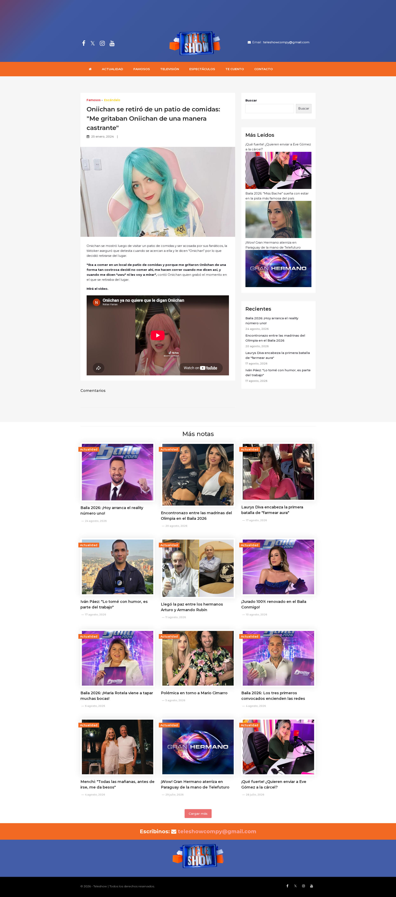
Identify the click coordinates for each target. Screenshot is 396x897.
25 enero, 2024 (102, 136)
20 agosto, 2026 (176, 525)
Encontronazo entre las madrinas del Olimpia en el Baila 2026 (275, 338)
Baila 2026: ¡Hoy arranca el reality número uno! (271, 320)
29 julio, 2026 (174, 794)
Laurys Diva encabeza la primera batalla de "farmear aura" (277, 355)
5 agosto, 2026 (175, 700)
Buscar (251, 100)
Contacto (263, 69)
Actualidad (112, 69)
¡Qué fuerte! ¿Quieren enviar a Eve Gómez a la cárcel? (278, 146)
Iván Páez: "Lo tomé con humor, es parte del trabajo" (278, 372)
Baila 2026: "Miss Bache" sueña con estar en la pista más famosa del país (277, 195)
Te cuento (234, 69)
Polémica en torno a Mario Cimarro (194, 693)
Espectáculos (202, 69)
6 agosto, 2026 (95, 705)
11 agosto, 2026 (175, 617)
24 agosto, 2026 (96, 520)
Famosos (141, 69)
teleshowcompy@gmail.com (286, 42)
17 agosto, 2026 (256, 520)
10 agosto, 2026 (256, 614)
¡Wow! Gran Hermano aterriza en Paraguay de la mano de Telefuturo (273, 244)
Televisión (169, 69)
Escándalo (112, 100)
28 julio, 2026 (255, 794)
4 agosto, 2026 (256, 705)
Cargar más (198, 814)
